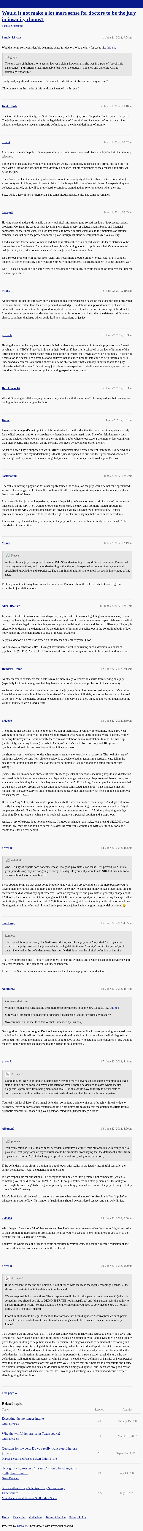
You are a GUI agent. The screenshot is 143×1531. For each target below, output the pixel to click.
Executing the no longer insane (23, 1418)
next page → (10, 1393)
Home (5, 1517)
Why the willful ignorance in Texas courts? (31, 1433)
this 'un (111, 47)
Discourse (23, 1525)
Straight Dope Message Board (19, 3)
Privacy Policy (77, 1517)
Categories (19, 1517)
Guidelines (35, 1517)
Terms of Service (56, 1517)
